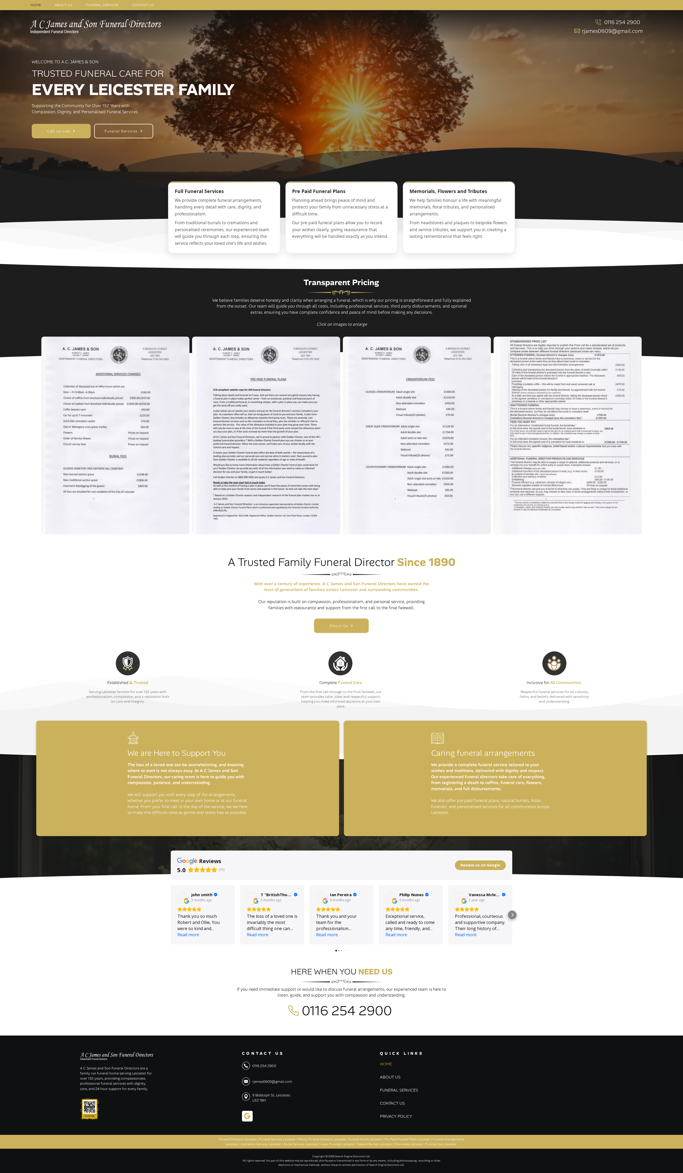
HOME (386, 1064)
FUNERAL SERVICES (393, 1090)
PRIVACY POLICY (393, 1116)
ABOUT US (390, 1077)
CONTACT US (392, 1103)
